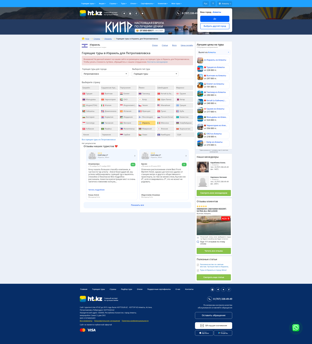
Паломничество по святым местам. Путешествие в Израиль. (214, 265)
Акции (102, 3)
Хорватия (108, 117)
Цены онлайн (187, 45)
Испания (127, 111)
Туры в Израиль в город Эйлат (213, 270)
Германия (106, 134)
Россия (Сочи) (167, 117)
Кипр (144, 99)
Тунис (163, 111)
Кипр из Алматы (214, 142)
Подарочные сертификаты (159, 289)
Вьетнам (108, 93)
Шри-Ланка (166, 99)
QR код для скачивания (216, 325)
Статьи (165, 45)
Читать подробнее (96, 190)
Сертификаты (147, 3)
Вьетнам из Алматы (216, 75)
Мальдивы (91, 99)
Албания (90, 128)
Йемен (142, 87)
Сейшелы (90, 111)
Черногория (110, 99)
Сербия (126, 134)
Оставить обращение (213, 315)
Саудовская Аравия (109, 87)
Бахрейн (86, 87)
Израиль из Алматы (216, 60)
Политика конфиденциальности (135, 321)
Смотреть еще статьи (213, 277)
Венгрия (127, 123)
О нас (178, 289)
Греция (182, 105)
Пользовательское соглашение (107, 321)
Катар (182, 99)
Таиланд (146, 93)
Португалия (125, 87)
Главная (83, 289)
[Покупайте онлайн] (88, 330)
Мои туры (175, 3)
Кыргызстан (184, 128)
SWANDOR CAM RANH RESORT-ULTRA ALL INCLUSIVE (212, 209)
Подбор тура (126, 289)
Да (215, 18)
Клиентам (162, 3)
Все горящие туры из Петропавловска (99, 139)
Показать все (137, 205)
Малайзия (165, 105)
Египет (126, 93)
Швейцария (162, 87)
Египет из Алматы (215, 83)
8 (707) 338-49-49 (191, 13)
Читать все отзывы (214, 251)
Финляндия (147, 117)
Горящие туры (87, 3)
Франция (146, 111)
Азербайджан (185, 123)
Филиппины (129, 128)
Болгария (90, 117)
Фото (174, 45)
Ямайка (108, 128)
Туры (123, 3)
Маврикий (147, 128)
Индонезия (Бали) (130, 105)
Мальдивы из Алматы (217, 117)
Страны (113, 3)
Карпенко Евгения (218, 177)
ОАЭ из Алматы (214, 133)
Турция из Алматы (215, 67)
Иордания (128, 117)
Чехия (145, 105)
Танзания (108, 123)
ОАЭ (125, 99)
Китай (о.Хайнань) (167, 93)
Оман (144, 134)
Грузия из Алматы (215, 108)
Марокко (180, 87)
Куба (181, 111)
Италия (107, 105)
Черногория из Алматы (217, 125)
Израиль (108, 39)
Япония (164, 128)
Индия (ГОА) (91, 105)
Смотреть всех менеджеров (213, 193)
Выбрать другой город (215, 26)
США (179, 134)
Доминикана (110, 111)
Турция (89, 93)
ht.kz (87, 39)
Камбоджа (165, 134)
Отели (133, 3)
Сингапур (90, 123)
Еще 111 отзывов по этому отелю (212, 242)
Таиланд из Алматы (216, 92)
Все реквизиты (86, 321)
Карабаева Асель (217, 162)
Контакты (189, 289)
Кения (86, 134)
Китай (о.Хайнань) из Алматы (220, 100)
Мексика (165, 123)
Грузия (182, 93)
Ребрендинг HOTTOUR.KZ (103, 310)
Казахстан (184, 117)
